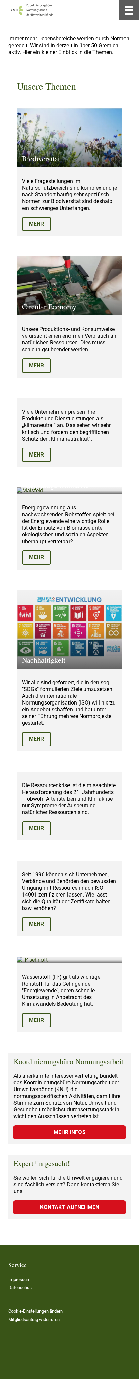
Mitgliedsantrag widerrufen (34, 1319)
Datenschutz (20, 1287)
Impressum (19, 1279)
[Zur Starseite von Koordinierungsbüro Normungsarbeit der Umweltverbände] (32, 10)
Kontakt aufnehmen (69, 1207)
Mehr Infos (70, 1132)
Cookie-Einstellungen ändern (35, 1311)
